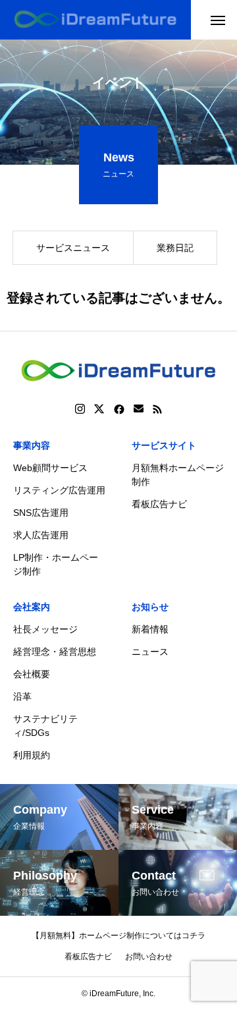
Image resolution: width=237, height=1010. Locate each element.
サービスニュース (73, 247)
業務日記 (175, 247)
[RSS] (157, 409)
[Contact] (139, 409)
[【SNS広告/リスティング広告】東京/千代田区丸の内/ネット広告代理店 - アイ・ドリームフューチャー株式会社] (95, 20)
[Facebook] (119, 409)
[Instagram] (80, 409)
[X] (99, 409)
